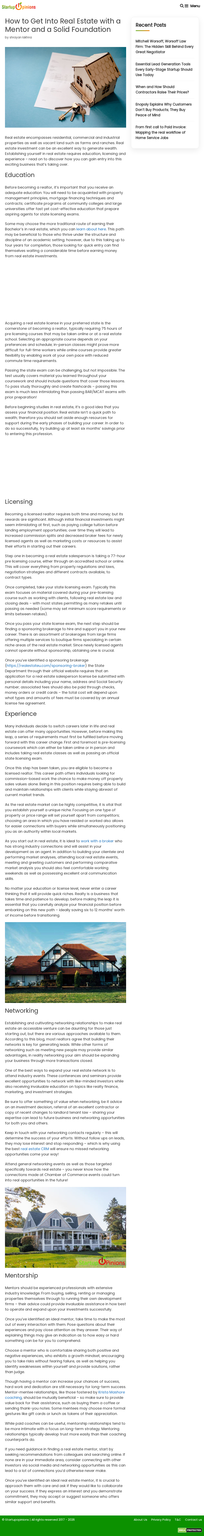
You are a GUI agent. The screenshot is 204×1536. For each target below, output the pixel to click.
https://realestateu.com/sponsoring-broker (46, 665)
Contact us (193, 1519)
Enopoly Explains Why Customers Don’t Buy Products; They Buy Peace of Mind (164, 109)
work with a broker (97, 840)
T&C (178, 1519)
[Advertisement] (65, 291)
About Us (140, 1519)
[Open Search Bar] (182, 6)
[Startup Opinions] (18, 6)
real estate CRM (35, 1148)
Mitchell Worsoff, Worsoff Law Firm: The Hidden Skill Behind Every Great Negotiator (165, 46)
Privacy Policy (161, 1519)
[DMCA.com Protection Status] (190, 1531)
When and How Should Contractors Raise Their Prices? (162, 89)
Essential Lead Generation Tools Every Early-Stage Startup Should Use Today (164, 69)
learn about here (91, 229)
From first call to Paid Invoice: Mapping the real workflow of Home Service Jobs (161, 132)
